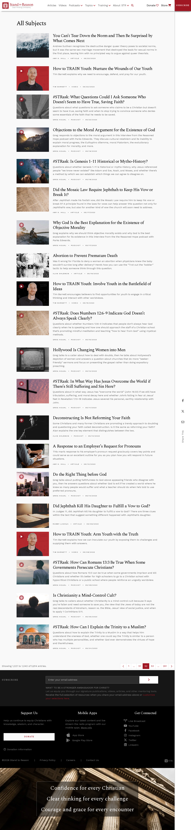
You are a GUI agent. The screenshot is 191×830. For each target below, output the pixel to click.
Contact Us (92, 760)
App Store (78, 735)
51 (140, 667)
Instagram (134, 735)
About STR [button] (119, 5)
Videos (63, 5)
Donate (29, 736)
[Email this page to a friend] (182, 422)
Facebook (133, 730)
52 (147, 667)
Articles (51, 5)
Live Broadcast (136, 721)
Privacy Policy (47, 760)
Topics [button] (89, 5)
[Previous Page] (123, 666)
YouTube (133, 725)
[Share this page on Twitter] (182, 411)
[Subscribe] (148, 680)
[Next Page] (171, 666)
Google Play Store (82, 740)
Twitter (132, 740)
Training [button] (103, 5)
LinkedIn (133, 745)
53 (153, 667)
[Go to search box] (132, 5)
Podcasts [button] (74, 5)
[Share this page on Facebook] (183, 400)
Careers (70, 760)
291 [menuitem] (165, 666)
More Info (86, 727)
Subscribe (182, 5)
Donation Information (19, 749)
